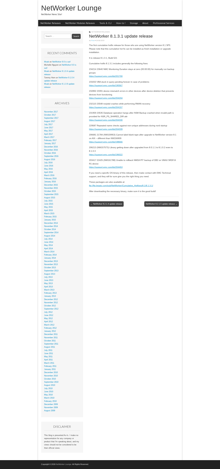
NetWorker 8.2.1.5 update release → (161, 204)
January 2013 (50, 296)
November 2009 (51, 407)
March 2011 (49, 363)
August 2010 (49, 385)
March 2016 (49, 175)
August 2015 (49, 198)
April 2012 (48, 322)
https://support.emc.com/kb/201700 (106, 76)
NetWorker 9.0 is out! (61, 62)
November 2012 (51, 303)
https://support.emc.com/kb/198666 (106, 142)
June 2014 (48, 242)
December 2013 (51, 261)
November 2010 (51, 376)
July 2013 (48, 277)
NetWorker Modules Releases (80, 23)
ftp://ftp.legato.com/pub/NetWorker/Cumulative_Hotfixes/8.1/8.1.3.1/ (121, 185)
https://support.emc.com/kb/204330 (106, 120)
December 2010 (51, 372)
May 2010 (48, 395)
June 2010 (48, 392)
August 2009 (49, 411)
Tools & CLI (105, 23)
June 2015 (48, 204)
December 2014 (51, 223)
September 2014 (51, 233)
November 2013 (51, 264)
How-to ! (120, 23)
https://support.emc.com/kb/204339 (106, 129)
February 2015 (50, 217)
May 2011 (48, 357)
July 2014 (48, 239)
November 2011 (51, 338)
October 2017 (50, 115)
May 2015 (48, 207)
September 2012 (51, 309)
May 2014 (48, 245)
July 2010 (48, 388)
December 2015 (51, 185)
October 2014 (50, 229)
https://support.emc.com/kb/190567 (106, 85)
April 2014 (48, 249)
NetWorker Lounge (71, 8)
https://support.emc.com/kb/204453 (106, 167)
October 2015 (50, 191)
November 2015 (51, 188)
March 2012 (49, 325)
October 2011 (50, 341)
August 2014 (49, 236)
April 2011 (48, 360)
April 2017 (48, 134)
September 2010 (51, 382)
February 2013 (50, 293)
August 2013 (49, 274)
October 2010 (50, 379)
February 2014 (50, 255)
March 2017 (49, 137)
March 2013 (49, 290)
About (145, 23)
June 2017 (48, 128)
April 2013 (48, 287)
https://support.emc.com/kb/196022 (106, 154)
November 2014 (51, 226)
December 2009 (51, 404)
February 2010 (50, 401)
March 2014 (49, 252)
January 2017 (50, 143)
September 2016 (51, 156)
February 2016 (50, 178)
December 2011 (51, 334)
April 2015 (48, 210)
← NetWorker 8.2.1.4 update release (106, 204)
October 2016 (50, 153)
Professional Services (163, 23)
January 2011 (50, 369)
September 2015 (51, 194)
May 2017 (48, 131)
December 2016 (51, 147)
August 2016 (49, 159)
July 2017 (48, 124)
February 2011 (50, 366)
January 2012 (50, 331)
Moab (93, 40)
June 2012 (48, 315)
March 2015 (49, 214)
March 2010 (49, 398)
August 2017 (49, 121)
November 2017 (51, 112)
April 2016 (48, 172)
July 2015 (48, 201)
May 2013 (48, 283)
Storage (134, 23)
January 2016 (50, 182)
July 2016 (48, 163)
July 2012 (48, 312)
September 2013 (51, 271)
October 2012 (50, 306)
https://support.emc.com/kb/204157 (106, 107)
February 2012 (50, 328)
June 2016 (48, 166)
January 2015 (50, 220)
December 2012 (51, 299)
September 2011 (51, 344)
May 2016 (48, 169)
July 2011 (48, 350)
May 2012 (48, 318)
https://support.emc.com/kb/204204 (106, 98)
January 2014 (50, 258)
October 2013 (50, 268)
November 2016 (51, 150)
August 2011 (49, 347)
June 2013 (48, 280)
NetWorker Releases (50, 23)
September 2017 (51, 118)
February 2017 (50, 140)
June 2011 (48, 353)
